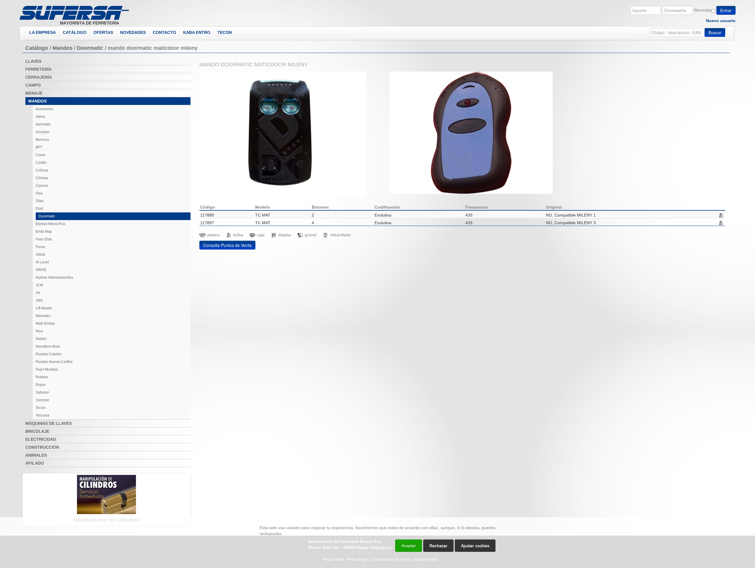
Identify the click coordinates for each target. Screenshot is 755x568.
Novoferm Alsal (48, 346)
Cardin (41, 163)
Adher (40, 117)
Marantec (43, 316)
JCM (39, 285)
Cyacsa (42, 186)
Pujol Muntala (47, 369)
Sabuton (42, 392)
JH (38, 293)
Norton (41, 339)
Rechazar (438, 545)
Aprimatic (43, 124)
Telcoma (42, 415)
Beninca (42, 140)
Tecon (40, 408)
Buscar (714, 32)
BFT (39, 147)
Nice (39, 331)
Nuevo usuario (721, 20)
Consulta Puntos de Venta (227, 245)
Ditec (40, 201)
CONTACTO (164, 32)
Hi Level (42, 262)
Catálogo (36, 48)
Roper (41, 385)
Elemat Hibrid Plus (50, 224)
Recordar (702, 10)
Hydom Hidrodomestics (54, 277)
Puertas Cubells (48, 354)
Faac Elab (44, 239)
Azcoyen (43, 132)
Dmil (39, 209)
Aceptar (408, 545)
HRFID (41, 270)
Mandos (62, 48)
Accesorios (44, 109)
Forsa (40, 247)
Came (40, 155)
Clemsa (42, 178)
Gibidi (40, 254)
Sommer (42, 400)
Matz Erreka (45, 323)
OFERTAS (103, 32)
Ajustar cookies (685, 512)
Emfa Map (44, 231)
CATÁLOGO (74, 32)
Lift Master (44, 308)
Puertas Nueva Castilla (54, 362)
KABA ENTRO (196, 32)
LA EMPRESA (42, 32)
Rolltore (42, 377)
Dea (39, 193)
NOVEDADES (133, 32)
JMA (39, 300)
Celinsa (42, 170)
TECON (224, 32)
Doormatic (90, 48)
